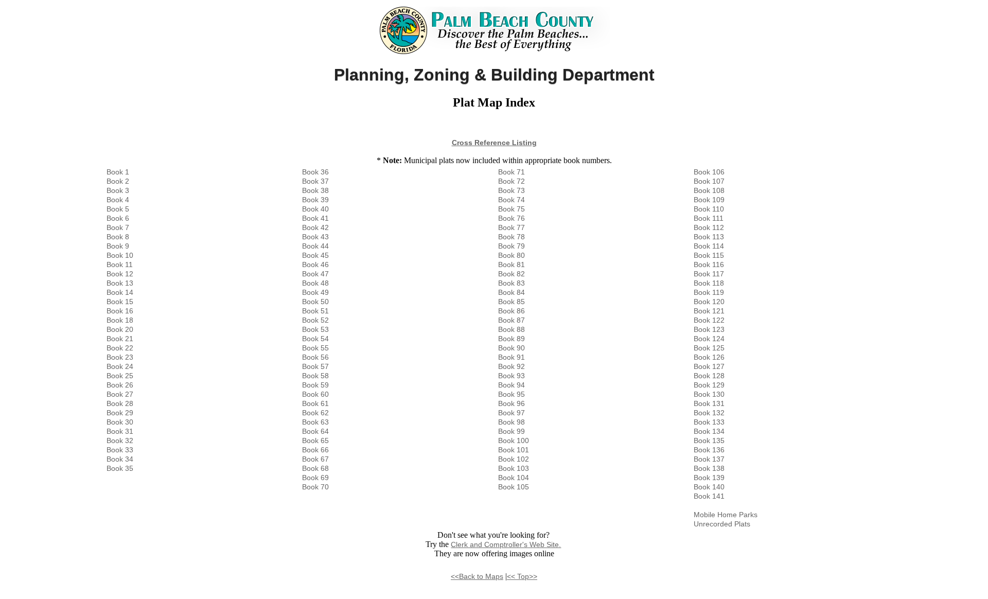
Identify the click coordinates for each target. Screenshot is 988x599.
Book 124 (709, 338)
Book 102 (513, 459)
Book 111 (709, 218)
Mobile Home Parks (725, 514)
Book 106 (709, 172)
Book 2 (118, 181)
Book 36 (315, 172)
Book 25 (120, 376)
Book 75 (511, 209)
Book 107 (709, 181)
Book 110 (709, 209)
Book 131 (709, 403)
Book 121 (709, 311)
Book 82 (511, 274)
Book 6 (118, 218)
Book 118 (709, 283)
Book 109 (709, 200)
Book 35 (120, 468)
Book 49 (315, 292)
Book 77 (511, 227)
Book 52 (315, 320)
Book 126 (709, 357)
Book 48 (315, 283)
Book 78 (511, 237)
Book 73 (511, 190)
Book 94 (511, 385)
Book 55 (315, 348)
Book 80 (511, 255)
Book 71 (511, 172)
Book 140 (709, 487)
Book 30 (120, 422)
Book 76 (511, 218)
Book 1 (118, 172)
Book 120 (709, 301)
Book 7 (118, 227)
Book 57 (315, 366)
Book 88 (511, 329)
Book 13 (120, 283)
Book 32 (120, 440)
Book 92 (511, 366)
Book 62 (315, 413)
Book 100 (513, 440)
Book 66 (315, 450)
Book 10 (120, 255)
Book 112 (709, 227)
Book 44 (315, 246)
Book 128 (709, 376)
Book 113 (709, 237)
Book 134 (709, 431)
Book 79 (511, 246)
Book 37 (315, 181)
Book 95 (511, 394)
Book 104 (513, 477)
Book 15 (120, 301)
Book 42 (315, 227)
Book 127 (709, 366)
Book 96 (511, 403)
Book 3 (118, 190)
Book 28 (120, 403)
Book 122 (709, 320)
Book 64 (315, 431)
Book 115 (709, 255)
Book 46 (315, 264)
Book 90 (511, 348)
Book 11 (120, 264)
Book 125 (709, 348)
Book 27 (120, 394)
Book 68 (315, 468)
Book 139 (709, 477)
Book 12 (120, 274)
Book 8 (118, 237)
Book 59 (315, 385)
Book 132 (709, 413)
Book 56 (315, 357)
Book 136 (709, 450)
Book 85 (511, 301)
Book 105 (513, 487)
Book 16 (120, 311)
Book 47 (315, 274)
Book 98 (511, 422)
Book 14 (120, 292)
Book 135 (709, 440)
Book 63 (315, 422)
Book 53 (315, 329)
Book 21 (120, 338)
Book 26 (120, 385)
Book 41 (315, 218)
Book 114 (709, 246)
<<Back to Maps (477, 576)
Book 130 (709, 394)
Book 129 (709, 385)
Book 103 (513, 468)
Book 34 (120, 459)
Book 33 (120, 450)
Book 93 (511, 376)
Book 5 (118, 209)
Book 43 (315, 237)
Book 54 (315, 338)
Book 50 (315, 301)
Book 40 (315, 209)
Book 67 (315, 459)
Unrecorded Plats (722, 524)
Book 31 (120, 431)
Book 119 (709, 292)
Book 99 (511, 431)
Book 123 (709, 329)
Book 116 (709, 264)
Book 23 (120, 357)
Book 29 (120, 413)
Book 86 (511, 311)
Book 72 (511, 181)
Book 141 (709, 496)
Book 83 (511, 283)
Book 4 (118, 200)
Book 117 (709, 274)
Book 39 (315, 200)
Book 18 (120, 320)
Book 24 (120, 366)
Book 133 (709, 422)
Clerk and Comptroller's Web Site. (506, 544)
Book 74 (511, 200)
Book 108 (709, 190)
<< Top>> (522, 576)
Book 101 (513, 450)
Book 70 (315, 487)
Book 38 (315, 190)
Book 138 (709, 468)
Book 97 (511, 413)
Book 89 (511, 338)
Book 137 (709, 459)
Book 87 (511, 320)
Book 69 (315, 477)
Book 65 (315, 440)
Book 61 (315, 403)
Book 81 (511, 264)
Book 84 (511, 292)
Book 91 (511, 357)
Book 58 (315, 376)
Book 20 (120, 329)
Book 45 (315, 255)
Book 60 (315, 394)
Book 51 (315, 311)
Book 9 (118, 246)
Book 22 (120, 348)
